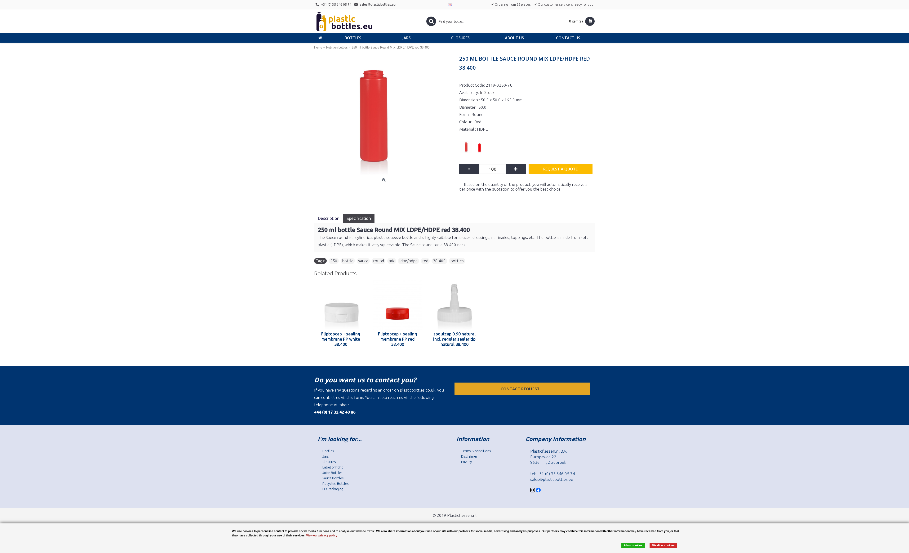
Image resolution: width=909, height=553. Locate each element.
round (378, 261)
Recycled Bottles (335, 484)
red (425, 261)
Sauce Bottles (333, 478)
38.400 (439, 261)
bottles (457, 261)
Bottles (328, 451)
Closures (329, 462)
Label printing (332, 467)
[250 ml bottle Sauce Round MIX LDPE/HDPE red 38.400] (384, 116)
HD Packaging (332, 489)
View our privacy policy (321, 535)
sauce (363, 261)
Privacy (466, 462)
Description (328, 218)
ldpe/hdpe (408, 261)
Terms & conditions (476, 451)
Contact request (520, 389)
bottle (347, 261)
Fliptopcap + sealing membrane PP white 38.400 (340, 339)
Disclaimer (469, 456)
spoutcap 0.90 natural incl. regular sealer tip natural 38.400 (454, 339)
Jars (325, 456)
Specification (359, 218)
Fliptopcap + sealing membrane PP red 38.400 (397, 339)
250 (333, 261)
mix (392, 261)
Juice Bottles (332, 473)
